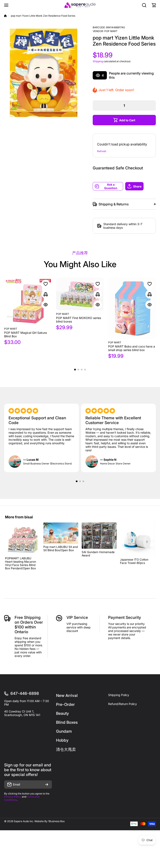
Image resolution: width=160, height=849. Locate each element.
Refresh (101, 151)
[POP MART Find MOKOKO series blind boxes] (80, 294)
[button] (140, 186)
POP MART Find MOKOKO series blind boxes (78, 319)
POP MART (111, 31)
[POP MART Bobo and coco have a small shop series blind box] (132, 308)
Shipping (98, 61)
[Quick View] (45, 304)
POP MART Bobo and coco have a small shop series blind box (131, 348)
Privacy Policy (12, 796)
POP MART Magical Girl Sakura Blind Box (25, 334)
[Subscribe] (46, 784)
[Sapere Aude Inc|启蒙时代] (80, 5)
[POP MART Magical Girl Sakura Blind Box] (28, 301)
